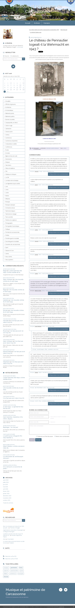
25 (10, 89)
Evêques (7, 162)
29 (23, 89)
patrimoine (14, 567)
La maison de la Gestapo (11, 180)
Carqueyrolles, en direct (11, 122)
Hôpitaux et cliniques (10, 174)
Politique (7, 229)
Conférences (8, 147)
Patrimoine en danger (11, 214)
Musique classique (10, 205)
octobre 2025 (6, 500)
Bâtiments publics (10, 116)
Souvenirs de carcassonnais (12, 244)
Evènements (8, 159)
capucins (6, 570)
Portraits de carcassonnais (12, 232)
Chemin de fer (9, 131)
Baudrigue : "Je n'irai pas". (10, 427)
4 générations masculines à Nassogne (13, 530)
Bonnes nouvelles (10, 119)
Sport (6, 247)
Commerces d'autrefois (11, 141)
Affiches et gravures (10, 104)
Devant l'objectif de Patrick (12, 536)
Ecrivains (7, 153)
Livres (6, 189)
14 (20, 85)
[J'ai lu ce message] (73, 606)
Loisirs (7, 192)
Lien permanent (35, 148)
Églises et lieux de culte (11, 156)
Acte (4, 539)
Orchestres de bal (10, 208)
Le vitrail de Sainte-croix (35, 32)
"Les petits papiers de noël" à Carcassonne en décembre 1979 (44, 29)
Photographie (8, 223)
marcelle (6, 320)
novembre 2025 (7, 498)
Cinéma (7, 135)
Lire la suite (20, 47)
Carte (7, 548)
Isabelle (5, 300)
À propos (47, 23)
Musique (7, 202)
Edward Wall (7, 351)
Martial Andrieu (38, 290)
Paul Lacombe (9, 217)
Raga (4, 270)
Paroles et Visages (15, 528)
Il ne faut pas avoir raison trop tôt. (13, 398)
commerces (13, 573)
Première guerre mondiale (12, 238)
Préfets (7, 235)
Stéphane (6, 362)
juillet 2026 (6, 482)
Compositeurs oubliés (11, 144)
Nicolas (5, 310)
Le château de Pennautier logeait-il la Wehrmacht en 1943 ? (49, 44)
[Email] (13, 66)
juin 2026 (5, 484)
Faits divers (8, 165)
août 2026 (5, 480)
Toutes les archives (8, 503)
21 (20, 87)
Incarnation (11, 539)
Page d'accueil (63, 29)
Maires (7, 195)
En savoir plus (61, 606)
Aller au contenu (5, 1)
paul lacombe (14, 570)
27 (17, 89)
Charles (36, 372)
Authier (36, 229)
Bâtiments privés (9, 113)
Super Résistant (38, 326)
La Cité (7, 177)
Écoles (7, 150)
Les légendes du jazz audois (12, 183)
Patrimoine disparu (10, 211)
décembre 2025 (7, 496)
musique (6, 567)
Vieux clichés (8, 256)
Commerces (8, 138)
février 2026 (6, 491)
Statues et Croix (9, 250)
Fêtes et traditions (10, 168)
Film (6, 171)
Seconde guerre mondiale (12, 241)
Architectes (8, 107)
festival (6, 576)
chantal (36, 254)
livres (20, 567)
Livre (6, 186)
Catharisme (8, 128)
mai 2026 (5, 487)
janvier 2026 (6, 493)
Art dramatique (9, 110)
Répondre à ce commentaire (59, 174)
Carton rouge (8, 125)
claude (36, 184)
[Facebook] (60, 589)
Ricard (5, 331)
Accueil (27, 23)
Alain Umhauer (7, 279)
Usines (7, 253)
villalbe (5, 573)
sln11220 (37, 171)
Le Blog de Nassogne (8, 531)
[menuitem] (27, 23)
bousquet (20, 573)
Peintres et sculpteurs (11, 220)
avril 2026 (5, 489)
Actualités (7, 101)
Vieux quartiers (9, 259)
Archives (37, 23)
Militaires (7, 199)
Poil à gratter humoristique (12, 226)
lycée (21, 570)
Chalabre (11, 543)
